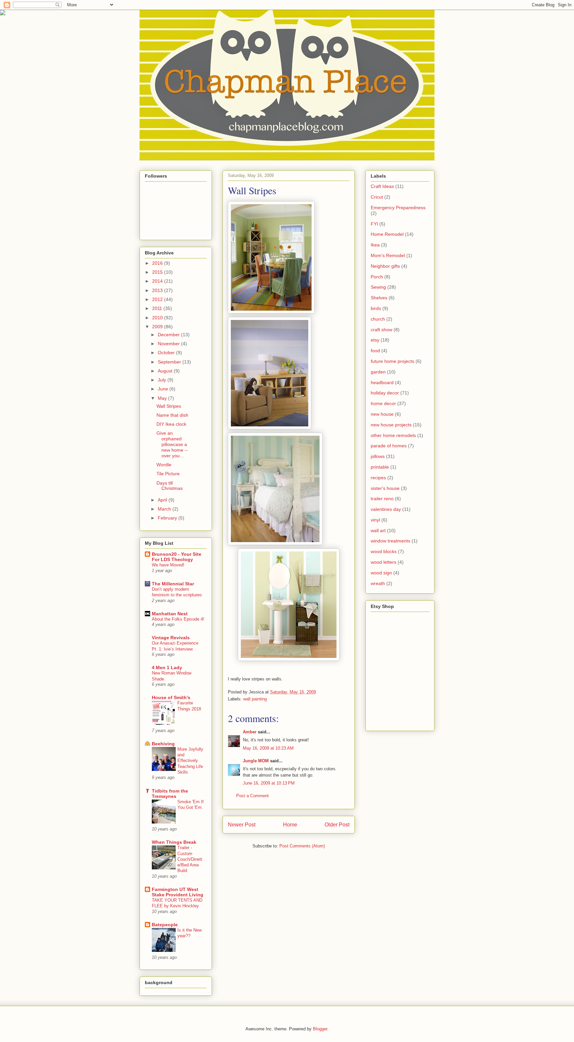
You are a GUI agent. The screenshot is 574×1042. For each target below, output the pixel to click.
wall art (378, 530)
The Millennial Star (173, 583)
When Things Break (174, 842)
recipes (378, 477)
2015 (158, 272)
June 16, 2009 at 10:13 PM (269, 783)
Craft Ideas (382, 186)
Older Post (337, 824)
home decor (383, 403)
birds (376, 308)
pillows (378, 456)
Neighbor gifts (385, 266)
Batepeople (165, 924)
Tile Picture (168, 473)
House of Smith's (171, 697)
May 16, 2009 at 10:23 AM (268, 748)
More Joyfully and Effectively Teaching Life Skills (190, 761)
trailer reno (382, 498)
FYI (374, 223)
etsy (375, 340)
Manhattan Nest (170, 613)
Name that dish (172, 415)
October (167, 352)
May (163, 398)
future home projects (392, 361)
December (169, 334)
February (168, 518)
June (163, 388)
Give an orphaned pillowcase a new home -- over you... (172, 444)
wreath (378, 583)
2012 (158, 299)
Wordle (163, 464)
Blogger (320, 1028)
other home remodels (393, 435)
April (163, 500)
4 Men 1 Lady (167, 667)
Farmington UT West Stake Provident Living (177, 892)
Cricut (377, 197)
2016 (158, 263)
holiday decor (385, 392)
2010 (158, 317)
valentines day (386, 509)
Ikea (375, 244)
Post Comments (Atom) (302, 845)
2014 (158, 281)
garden (378, 371)
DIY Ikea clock (171, 424)
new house (382, 414)
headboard (382, 382)
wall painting (255, 698)
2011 (157, 308)
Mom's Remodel (388, 255)
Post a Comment (252, 795)
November (169, 343)
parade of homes (389, 445)
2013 (158, 290)
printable (380, 467)
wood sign (381, 572)
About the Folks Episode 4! (178, 619)
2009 (158, 326)
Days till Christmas (169, 485)
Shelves (379, 297)
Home (290, 824)
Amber (249, 731)
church (378, 319)
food (375, 350)
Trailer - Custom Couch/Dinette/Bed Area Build (189, 859)
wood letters (383, 562)
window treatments (390, 540)
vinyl (375, 519)
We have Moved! (168, 564)
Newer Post (241, 824)
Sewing (378, 287)
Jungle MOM (256, 760)
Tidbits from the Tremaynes (170, 793)
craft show (381, 329)
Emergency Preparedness (398, 207)
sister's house (385, 488)
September (170, 362)
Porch (377, 276)
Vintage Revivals (171, 637)
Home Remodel (387, 234)
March (165, 509)
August (166, 370)
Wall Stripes (168, 406)
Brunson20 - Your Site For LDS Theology (176, 556)
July (162, 379)
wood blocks (384, 551)
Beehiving (163, 743)
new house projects (391, 424)
